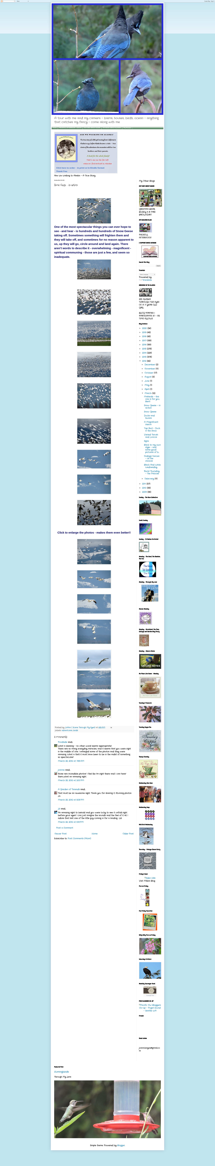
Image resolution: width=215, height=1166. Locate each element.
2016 (144, 344)
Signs (146, 441)
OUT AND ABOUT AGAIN (92, 127)
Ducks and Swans (149, 417)
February (150, 478)
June (147, 381)
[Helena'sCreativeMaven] (150, 819)
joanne (61, 770)
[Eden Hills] (150, 878)
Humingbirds (61, 1072)
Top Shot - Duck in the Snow (152, 429)
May (147, 385)
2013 (144, 357)
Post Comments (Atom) (79, 838)
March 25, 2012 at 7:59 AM (71, 761)
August (148, 376)
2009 (144, 492)
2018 (144, 336)
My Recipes (127, 127)
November (150, 368)
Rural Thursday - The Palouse (151, 472)
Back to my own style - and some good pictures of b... (152, 449)
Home (55, 127)
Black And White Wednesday (152, 466)
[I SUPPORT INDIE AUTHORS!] (150, 257)
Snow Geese (150, 411)
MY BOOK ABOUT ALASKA (112, 127)
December (150, 364)
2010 (144, 488)
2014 (144, 353)
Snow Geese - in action (152, 406)
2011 (144, 483)
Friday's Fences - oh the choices (151, 458)
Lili (59, 808)
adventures (67, 730)
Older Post (128, 833)
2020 (144, 328)
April (147, 389)
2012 (144, 361)
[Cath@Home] (150, 929)
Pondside (62, 742)
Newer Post (61, 833)
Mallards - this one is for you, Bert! (152, 399)
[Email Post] (111, 727)
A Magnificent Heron (151, 423)
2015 (144, 348)
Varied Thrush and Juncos (151, 436)
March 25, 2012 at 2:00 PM (71, 780)
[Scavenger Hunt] (149, 996)
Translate (147, 280)
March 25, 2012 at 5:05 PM (71, 799)
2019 (144, 332)
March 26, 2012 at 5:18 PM (71, 822)
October (149, 372)
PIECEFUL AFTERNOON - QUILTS (70, 127)
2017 (144, 340)
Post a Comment (64, 827)
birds (75, 730)
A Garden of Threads (69, 789)
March (148, 393)
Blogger (121, 1145)
